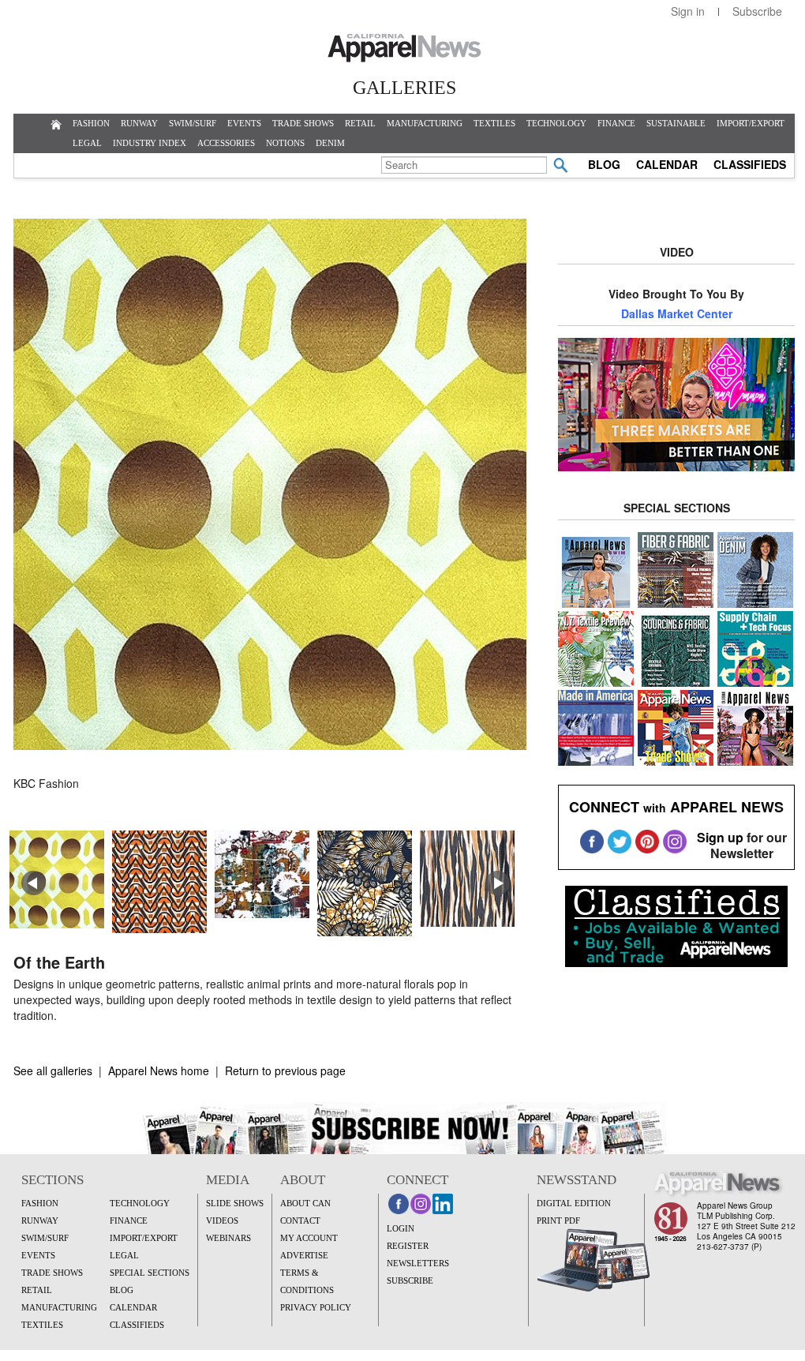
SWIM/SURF (192, 123)
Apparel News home (158, 1070)
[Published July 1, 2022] (269, 745)
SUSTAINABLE (676, 123)
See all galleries (52, 1070)
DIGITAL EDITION (574, 1203)
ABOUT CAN (305, 1203)
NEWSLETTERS (418, 1263)
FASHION (91, 123)
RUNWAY (139, 123)
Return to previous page (285, 1070)
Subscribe (757, 11)
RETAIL (360, 123)
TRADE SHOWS (303, 123)
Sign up (720, 837)
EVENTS (244, 123)
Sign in (688, 11)
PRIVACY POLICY (315, 1307)
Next (498, 883)
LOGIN (400, 1228)
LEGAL (87, 143)
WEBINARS (228, 1238)
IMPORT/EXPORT (750, 123)
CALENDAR (667, 164)
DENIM (330, 143)
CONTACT (300, 1220)
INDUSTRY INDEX (149, 143)
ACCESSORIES (226, 143)
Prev (34, 883)
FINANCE (616, 123)
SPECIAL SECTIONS (149, 1272)
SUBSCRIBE (410, 1280)
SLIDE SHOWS (235, 1203)
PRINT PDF (558, 1220)
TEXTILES (494, 123)
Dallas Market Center (676, 313)
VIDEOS (222, 1220)
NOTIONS (285, 143)
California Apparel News (404, 48)
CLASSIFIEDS (749, 164)
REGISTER (408, 1245)
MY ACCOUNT (309, 1238)
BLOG (604, 164)
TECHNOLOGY (556, 123)
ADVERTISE (304, 1255)
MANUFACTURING (424, 123)
